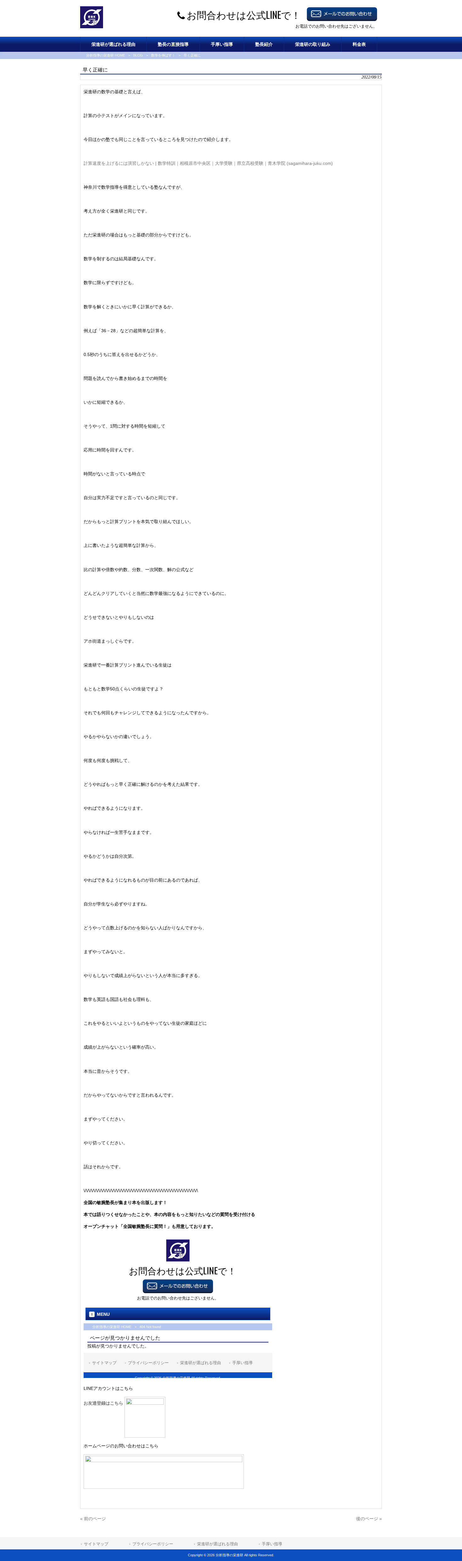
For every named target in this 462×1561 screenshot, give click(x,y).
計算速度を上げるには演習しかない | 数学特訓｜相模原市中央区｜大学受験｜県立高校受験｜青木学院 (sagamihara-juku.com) (208, 163)
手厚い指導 (272, 1544)
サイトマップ (96, 1544)
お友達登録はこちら (104, 1403)
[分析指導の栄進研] (91, 26)
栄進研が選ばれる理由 (217, 1544)
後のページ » (369, 1518)
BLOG (138, 55)
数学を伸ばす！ (163, 55)
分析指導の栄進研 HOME (105, 55)
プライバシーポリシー (152, 1544)
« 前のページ (93, 1518)
